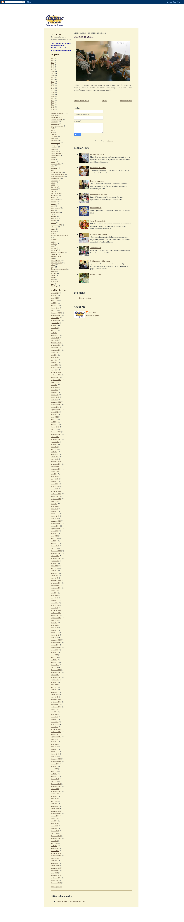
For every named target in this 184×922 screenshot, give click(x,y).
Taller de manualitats (97, 221)
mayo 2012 (54, 717)
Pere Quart (54, 218)
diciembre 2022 (56, 402)
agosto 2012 (55, 709)
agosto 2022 (55, 412)
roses (52, 246)
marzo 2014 (54, 662)
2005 (52, 65)
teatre (52, 267)
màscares (53, 202)
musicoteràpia (55, 208)
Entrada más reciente (81, 100)
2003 (52, 61)
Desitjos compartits (97, 181)
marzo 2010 (54, 776)
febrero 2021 (55, 457)
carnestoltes (54, 141)
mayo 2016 (54, 598)
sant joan (53, 248)
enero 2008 (54, 833)
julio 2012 (54, 712)
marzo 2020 (54, 484)
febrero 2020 (55, 486)
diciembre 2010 (56, 759)
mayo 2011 (54, 747)
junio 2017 (54, 566)
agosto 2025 (55, 323)
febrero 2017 (55, 576)
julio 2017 (54, 563)
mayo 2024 (54, 360)
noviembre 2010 (56, 761)
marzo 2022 (54, 424)
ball (52, 130)
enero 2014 (54, 667)
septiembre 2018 (56, 528)
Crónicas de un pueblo (98, 234)
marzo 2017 (54, 573)
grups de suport (56, 193)
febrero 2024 (55, 367)
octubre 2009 (55, 789)
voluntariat (54, 282)
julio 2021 (54, 444)
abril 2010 (54, 774)
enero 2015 (54, 637)
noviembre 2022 (56, 405)
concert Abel (55, 151)
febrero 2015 (55, 635)
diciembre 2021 (56, 432)
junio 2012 (54, 714)
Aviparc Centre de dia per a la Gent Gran (71, 901)
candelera (54, 139)
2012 (52, 80)
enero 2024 (54, 370)
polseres (53, 223)
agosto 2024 (55, 353)
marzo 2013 (54, 692)
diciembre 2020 (56, 462)
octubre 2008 (55, 816)
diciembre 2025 (56, 313)
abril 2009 (54, 803)
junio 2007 (54, 841)
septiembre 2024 (56, 350)
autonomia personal (57, 126)
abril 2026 (54, 303)
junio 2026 (54, 298)
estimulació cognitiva (57, 176)
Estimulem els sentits (98, 167)
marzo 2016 (54, 603)
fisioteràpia (54, 187)
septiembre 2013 (56, 677)
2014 (52, 84)
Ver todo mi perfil (92, 315)
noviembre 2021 (56, 434)
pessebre (53, 221)
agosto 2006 (55, 858)
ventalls (53, 277)
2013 (52, 82)
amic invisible (55, 117)
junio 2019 (54, 506)
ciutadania (54, 147)
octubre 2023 (55, 377)
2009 (52, 73)
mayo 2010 (54, 771)
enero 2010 (54, 781)
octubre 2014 (55, 645)
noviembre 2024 (56, 345)
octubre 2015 (55, 615)
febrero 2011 (55, 754)
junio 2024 (54, 357)
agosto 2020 (55, 471)
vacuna (53, 275)
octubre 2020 (55, 467)
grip (52, 191)
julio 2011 (54, 742)
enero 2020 (54, 489)
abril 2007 (54, 846)
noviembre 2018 (56, 523)
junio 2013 (54, 685)
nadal (52, 210)
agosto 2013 (55, 680)
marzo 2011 (54, 751)
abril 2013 (54, 690)
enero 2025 (54, 340)
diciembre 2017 (56, 551)
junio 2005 (54, 873)
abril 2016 (54, 600)
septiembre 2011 (56, 737)
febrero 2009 (55, 808)
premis (53, 229)
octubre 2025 (55, 318)
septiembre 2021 (56, 439)
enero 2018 (54, 548)
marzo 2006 (54, 863)
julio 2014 (54, 652)
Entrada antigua (126, 100)
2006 (52, 67)
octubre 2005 (55, 870)
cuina (52, 166)
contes (53, 157)
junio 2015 (54, 625)
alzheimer (54, 115)
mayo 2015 (54, 628)
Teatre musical (95, 247)
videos (53, 280)
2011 (52, 77)
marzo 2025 (54, 335)
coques (53, 159)
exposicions (54, 181)
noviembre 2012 (56, 702)
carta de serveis (55, 143)
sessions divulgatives (57, 252)
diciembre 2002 (56, 883)
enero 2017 (54, 578)
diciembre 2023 (56, 372)
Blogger (110, 141)
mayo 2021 (54, 449)
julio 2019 (54, 504)
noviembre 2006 (56, 856)
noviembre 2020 (56, 464)
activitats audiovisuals (57, 113)
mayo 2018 (54, 538)
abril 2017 (54, 571)
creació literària (55, 164)
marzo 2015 (54, 633)
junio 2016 (54, 595)
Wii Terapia (54, 286)
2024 (52, 105)
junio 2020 (54, 476)
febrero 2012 (55, 724)
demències (54, 168)
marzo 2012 (54, 722)
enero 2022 (54, 429)
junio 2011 (54, 744)
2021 (52, 98)
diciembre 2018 (56, 521)
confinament (55, 155)
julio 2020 (54, 474)
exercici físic (55, 178)
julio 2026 (54, 296)
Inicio (104, 100)
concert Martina (56, 153)
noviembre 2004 (56, 878)
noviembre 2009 (56, 786)
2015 (52, 86)
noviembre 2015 (56, 613)
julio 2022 (54, 414)
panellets (53, 216)
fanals (53, 183)
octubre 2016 (55, 585)
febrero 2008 (55, 831)
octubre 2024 (55, 348)
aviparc (92, 312)
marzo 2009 (54, 806)
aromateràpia (55, 124)
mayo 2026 (54, 300)
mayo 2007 (54, 843)
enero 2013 (54, 697)
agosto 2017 (55, 561)
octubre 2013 (55, 675)
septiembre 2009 (56, 791)
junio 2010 (54, 769)
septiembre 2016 (56, 588)
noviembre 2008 (56, 813)
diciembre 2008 (56, 811)
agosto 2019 (55, 501)
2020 (52, 96)
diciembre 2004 (56, 875)
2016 (52, 88)
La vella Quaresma (97, 154)
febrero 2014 (55, 665)
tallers (53, 265)
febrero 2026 (55, 308)
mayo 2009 (54, 801)
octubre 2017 (55, 556)
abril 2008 (54, 828)
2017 (52, 90)
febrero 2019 (55, 516)
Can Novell (54, 136)
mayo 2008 (54, 826)
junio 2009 (54, 799)
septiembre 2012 (56, 707)
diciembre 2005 (56, 868)
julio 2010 (54, 766)
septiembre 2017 (56, 558)
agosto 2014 (55, 650)
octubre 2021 (55, 437)
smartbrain (54, 254)
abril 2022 (54, 422)
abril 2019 (54, 511)
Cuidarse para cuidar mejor (100, 261)
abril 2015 (54, 630)
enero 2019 (54, 519)
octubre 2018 (55, 526)
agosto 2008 (55, 818)
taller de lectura (55, 261)
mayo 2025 (54, 330)
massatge (53, 204)
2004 (52, 63)
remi (52, 242)
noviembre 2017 (56, 553)
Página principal (85, 298)
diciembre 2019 (56, 491)
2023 (52, 103)
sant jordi (54, 250)
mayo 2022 (54, 419)
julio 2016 (54, 593)
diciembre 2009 (56, 784)
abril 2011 (54, 749)
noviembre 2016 (56, 583)
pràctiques (54, 227)
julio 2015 (54, 623)
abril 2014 (54, 660)
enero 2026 (54, 310)
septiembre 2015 (56, 618)
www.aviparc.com (56, 887)
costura (53, 162)
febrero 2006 (55, 865)
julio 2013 (54, 682)
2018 (52, 92)
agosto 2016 (55, 590)
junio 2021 (54, 447)
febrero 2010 (55, 779)
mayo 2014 (54, 657)
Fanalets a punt (95, 274)
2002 (52, 59)
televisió (53, 271)
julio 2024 (54, 355)
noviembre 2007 (56, 838)
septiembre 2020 (56, 469)
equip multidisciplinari (58, 174)
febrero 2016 (55, 605)
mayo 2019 (54, 509)
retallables (54, 244)
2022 (52, 101)
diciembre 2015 (56, 610)
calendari (54, 134)
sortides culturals (56, 256)
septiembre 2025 (56, 320)
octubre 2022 (55, 407)
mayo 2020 (54, 479)
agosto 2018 (55, 531)
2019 (52, 94)
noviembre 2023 (56, 375)
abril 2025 (54, 333)
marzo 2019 (54, 514)
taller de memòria (56, 263)
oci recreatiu (55, 212)
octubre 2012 (55, 704)
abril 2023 (54, 392)
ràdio (52, 233)
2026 (52, 109)
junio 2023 (54, 387)
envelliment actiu (56, 172)
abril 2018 (54, 541)
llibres (53, 197)
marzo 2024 (54, 365)
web (52, 284)
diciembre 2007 (56, 836)
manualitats (54, 200)
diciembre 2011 (56, 729)
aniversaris (54, 122)
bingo (53, 132)
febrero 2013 (55, 694)
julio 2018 (54, 533)
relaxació (54, 239)
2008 (52, 71)
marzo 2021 (54, 454)
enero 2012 (54, 727)
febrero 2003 (55, 880)
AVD (52, 128)
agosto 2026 (55, 293)
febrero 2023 (55, 397)
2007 (52, 69)
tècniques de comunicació (59, 269)
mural (53, 206)
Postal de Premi (95, 207)
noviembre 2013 (56, 672)
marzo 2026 (54, 305)
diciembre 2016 (56, 580)
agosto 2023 (55, 382)
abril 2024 (54, 362)
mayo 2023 (54, 390)
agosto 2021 (55, 442)
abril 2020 (54, 481)
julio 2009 (54, 796)
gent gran (54, 189)
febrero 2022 (55, 427)
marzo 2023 (54, 395)
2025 (52, 107)
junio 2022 (54, 417)
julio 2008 (54, 821)
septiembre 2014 (56, 647)
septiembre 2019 (56, 499)
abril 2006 (54, 860)
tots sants (53, 273)
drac (52, 170)
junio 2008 (54, 823)
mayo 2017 (54, 568)
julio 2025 (54, 325)
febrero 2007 (55, 851)
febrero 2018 (55, 546)
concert (53, 149)
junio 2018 (54, 536)
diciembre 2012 (56, 699)
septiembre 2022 (56, 410)
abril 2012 (54, 719)
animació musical (56, 120)
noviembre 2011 (56, 732)
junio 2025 (54, 328)
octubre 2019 (55, 496)
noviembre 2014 (56, 642)
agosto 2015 (55, 620)
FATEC (53, 185)
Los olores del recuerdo (98, 194)
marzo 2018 (54, 543)
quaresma (54, 231)
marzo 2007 (54, 848)
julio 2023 (54, 385)
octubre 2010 (55, 764)
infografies (54, 195)
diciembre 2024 (56, 343)
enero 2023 (54, 400)
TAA (52, 258)
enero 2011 (54, 756)
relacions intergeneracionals (59, 235)
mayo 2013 (54, 687)
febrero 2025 (55, 338)
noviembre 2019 (56, 494)
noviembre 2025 (56, 315)
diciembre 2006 (56, 853)
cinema (53, 145)
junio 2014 (54, 655)
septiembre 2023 (56, 380)
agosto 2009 (55, 794)
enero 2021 (54, 459)
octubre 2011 (55, 734)
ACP (52, 111)
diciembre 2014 (56, 640)
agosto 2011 (55, 739)
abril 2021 (54, 452)
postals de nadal (56, 225)
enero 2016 (54, 608)
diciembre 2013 (56, 670)
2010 (52, 75)
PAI (52, 214)
